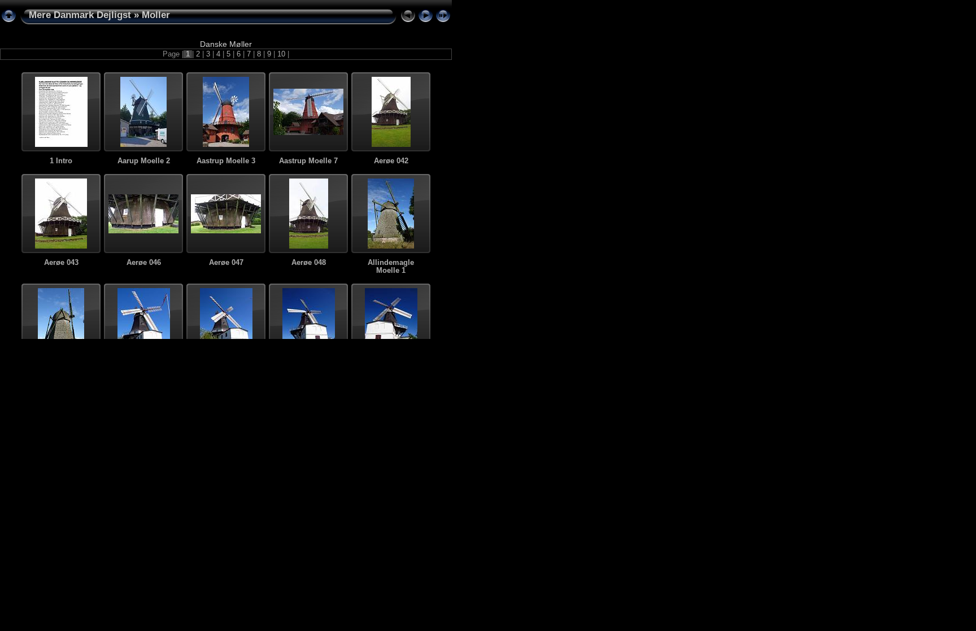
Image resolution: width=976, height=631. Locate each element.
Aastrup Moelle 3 (226, 161)
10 (281, 54)
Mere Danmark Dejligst (80, 15)
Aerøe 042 (391, 161)
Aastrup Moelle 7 (308, 161)
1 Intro (61, 161)
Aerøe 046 (144, 263)
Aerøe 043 (61, 263)
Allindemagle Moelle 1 (391, 267)
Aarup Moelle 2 (143, 161)
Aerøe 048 (308, 263)
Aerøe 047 (226, 263)
